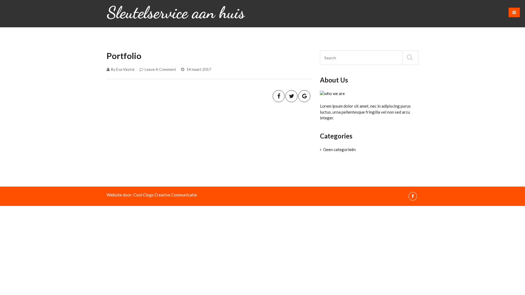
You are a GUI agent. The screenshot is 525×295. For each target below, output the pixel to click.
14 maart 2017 (198, 69)
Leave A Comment (160, 69)
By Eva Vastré (123, 69)
